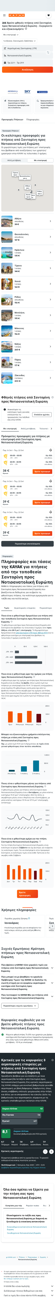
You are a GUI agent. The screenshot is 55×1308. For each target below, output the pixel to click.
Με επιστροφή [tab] (10, 428)
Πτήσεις (22, 1257)
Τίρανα (18, 265)
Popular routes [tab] (32, 1205)
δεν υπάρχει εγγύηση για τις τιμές (16, 1279)
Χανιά (17, 281)
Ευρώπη (43, 1257)
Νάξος (18, 344)
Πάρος (18, 359)
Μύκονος (19, 328)
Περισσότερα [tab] (46, 608)
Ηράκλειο (19, 250)
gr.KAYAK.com (11, 1257)
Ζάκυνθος (20, 375)
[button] (4, 15)
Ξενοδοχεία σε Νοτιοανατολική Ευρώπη (24, 1233)
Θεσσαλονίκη (22, 234)
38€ (4, 22)
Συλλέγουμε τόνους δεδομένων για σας (23, 1290)
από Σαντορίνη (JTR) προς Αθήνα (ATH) (32, 633)
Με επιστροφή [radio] (40, 160)
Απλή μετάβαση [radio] (14, 160)
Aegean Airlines (21, 1131)
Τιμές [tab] (6, 608)
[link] (27, 894)
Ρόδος (18, 297)
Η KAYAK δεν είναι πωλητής (17, 1286)
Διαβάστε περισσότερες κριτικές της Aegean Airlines (23, 1167)
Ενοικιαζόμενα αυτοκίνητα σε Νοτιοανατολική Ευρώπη (27, 1228)
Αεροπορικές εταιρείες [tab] (25, 608)
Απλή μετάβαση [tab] (28, 428)
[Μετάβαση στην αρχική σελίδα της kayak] (17, 15)
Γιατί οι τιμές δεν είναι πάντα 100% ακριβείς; (25, 1295)
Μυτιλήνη (19, 312)
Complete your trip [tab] (13, 1205)
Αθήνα (18, 218)
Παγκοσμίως (32, 1257)
